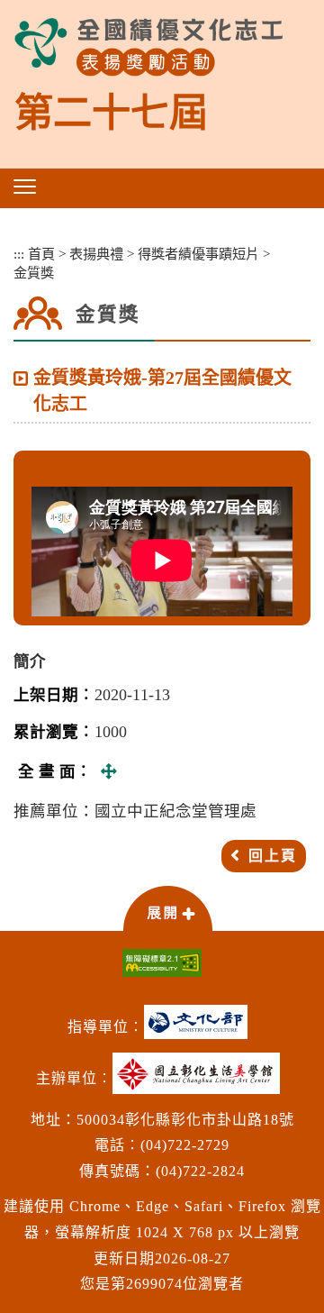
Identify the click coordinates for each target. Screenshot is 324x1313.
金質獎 (34, 272)
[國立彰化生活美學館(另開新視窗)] (200, 1080)
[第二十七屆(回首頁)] (148, 47)
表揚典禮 (96, 253)
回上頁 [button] (272, 855)
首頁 (41, 253)
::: (19, 253)
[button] (24, 186)
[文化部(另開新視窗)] (200, 1029)
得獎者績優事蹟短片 (198, 253)
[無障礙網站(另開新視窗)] (162, 963)
